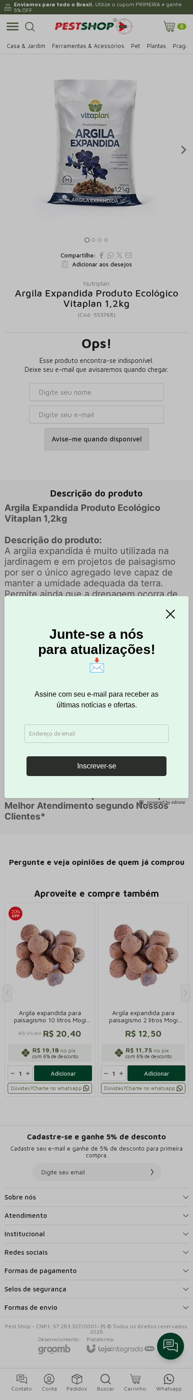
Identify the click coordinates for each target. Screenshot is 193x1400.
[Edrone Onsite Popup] (96, 700)
